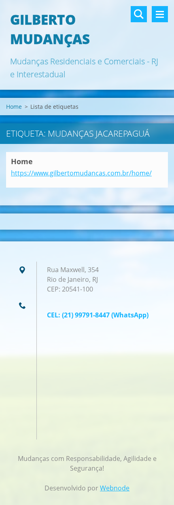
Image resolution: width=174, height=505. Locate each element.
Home (14, 106)
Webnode (114, 488)
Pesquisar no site (139, 14)
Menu (160, 14)
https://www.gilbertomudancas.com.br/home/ (81, 173)
